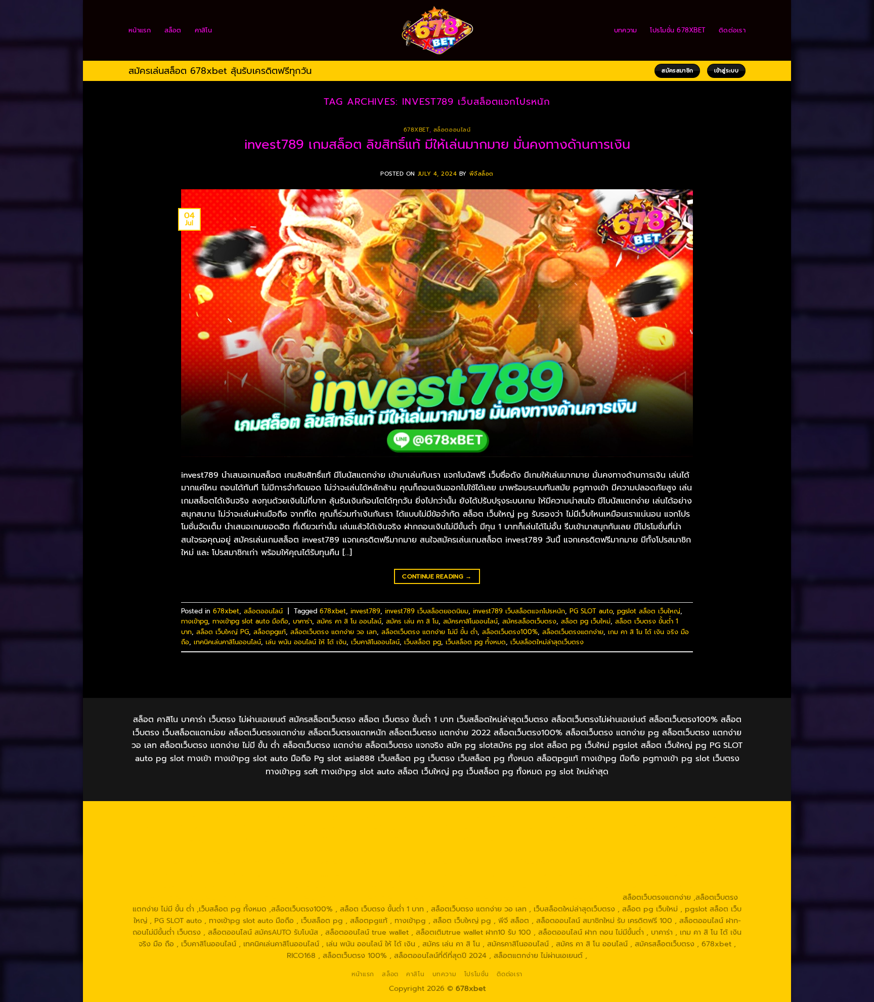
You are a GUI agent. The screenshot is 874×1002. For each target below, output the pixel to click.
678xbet (416, 130)
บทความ (625, 30)
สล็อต (173, 30)
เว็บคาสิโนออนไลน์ (375, 642)
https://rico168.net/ (201, 850)
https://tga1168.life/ (462, 839)
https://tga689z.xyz (334, 815)
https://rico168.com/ (274, 850)
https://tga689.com (371, 885)
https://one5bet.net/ (349, 850)
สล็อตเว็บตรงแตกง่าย (572, 632)
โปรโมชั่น (476, 974)
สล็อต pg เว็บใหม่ (585, 621)
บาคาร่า (302, 621)
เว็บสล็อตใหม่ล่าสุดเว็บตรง (547, 642)
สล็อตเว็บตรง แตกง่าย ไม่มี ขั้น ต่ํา (429, 632)
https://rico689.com (406, 815)
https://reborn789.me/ (183, 862)
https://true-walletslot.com (617, 862)
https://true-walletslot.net (662, 850)
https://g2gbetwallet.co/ (291, 885)
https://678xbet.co (608, 839)
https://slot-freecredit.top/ (572, 897)
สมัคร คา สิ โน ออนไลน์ (349, 621)
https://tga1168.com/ (694, 827)
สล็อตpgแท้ (269, 632)
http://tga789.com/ (248, 839)
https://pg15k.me (687, 815)
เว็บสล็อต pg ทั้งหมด (476, 642)
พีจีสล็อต (481, 174)
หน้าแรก (139, 30)
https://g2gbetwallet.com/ (557, 874)
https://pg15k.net (297, 827)
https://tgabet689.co (681, 885)
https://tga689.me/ (441, 885)
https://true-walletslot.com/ (474, 897)
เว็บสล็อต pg (422, 642)
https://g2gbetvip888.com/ (460, 874)
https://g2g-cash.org (481, 815)
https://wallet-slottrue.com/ (280, 897)
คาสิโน (203, 30)
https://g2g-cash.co (555, 815)
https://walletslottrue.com (337, 862)
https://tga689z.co (265, 815)
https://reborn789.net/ (574, 850)
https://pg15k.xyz (174, 827)
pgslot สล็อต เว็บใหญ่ (648, 611)
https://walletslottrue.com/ (183, 897)
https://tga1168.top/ (391, 839)
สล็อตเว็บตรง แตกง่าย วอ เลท (333, 632)
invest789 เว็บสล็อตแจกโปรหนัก (519, 611)
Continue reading (437, 576)
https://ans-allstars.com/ (687, 839)
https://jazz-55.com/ (239, 874)
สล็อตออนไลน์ (452, 130)
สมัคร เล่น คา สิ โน (412, 621)
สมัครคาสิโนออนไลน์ (470, 621)
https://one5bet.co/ (423, 850)
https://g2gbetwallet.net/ (651, 874)
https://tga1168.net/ (319, 839)
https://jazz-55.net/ (311, 874)
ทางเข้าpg (194, 621)
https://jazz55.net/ (258, 862)
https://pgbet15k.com (368, 827)
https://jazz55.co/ (378, 874)
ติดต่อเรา (732, 30)
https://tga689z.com (194, 815)
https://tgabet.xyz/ (178, 839)
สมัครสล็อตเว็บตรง (529, 621)
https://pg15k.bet (623, 815)
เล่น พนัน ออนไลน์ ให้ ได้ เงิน (306, 642)
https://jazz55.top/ (698, 862)
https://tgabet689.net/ (601, 885)
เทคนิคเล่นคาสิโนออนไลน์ (227, 642)
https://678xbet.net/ (536, 839)
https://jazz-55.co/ (169, 874)
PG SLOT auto (591, 611)
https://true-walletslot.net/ (377, 897)
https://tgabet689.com (518, 885)
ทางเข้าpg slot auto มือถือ (250, 621)
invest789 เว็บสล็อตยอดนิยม (426, 611)
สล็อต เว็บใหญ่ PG (222, 632)
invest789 (365, 611)
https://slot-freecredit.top (523, 862)
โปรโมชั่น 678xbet (678, 30)
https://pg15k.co (236, 827)
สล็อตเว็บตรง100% (510, 632)
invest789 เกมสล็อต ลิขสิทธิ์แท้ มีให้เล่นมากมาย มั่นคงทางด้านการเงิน (437, 144)
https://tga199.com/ (496, 850)
